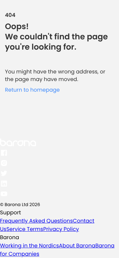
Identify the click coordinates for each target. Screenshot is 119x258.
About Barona (77, 245)
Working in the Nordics (29, 245)
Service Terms (24, 229)
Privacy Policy (61, 229)
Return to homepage (32, 90)
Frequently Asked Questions (36, 221)
